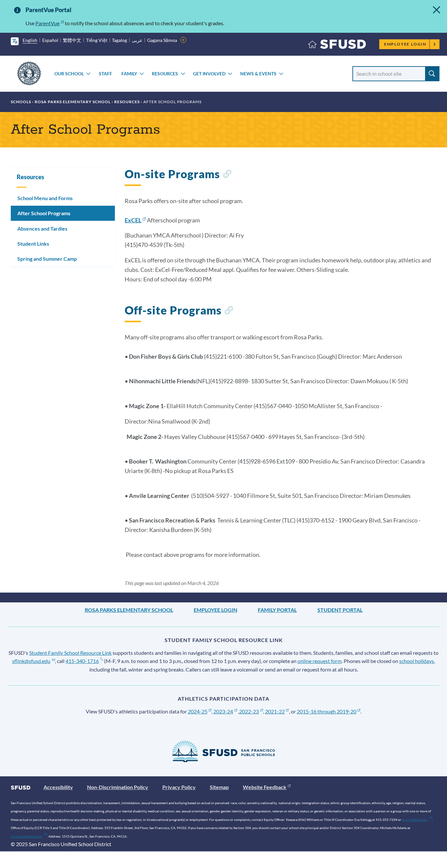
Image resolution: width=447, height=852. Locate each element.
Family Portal (277, 610)
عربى (137, 40)
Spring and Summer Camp (47, 259)
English (30, 40)
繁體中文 (72, 40)
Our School (69, 73)
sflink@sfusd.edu (31, 661)
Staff (105, 73)
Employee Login (405, 44)
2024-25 (197, 711)
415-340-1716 (82, 661)
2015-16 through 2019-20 (326, 711)
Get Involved (209, 73)
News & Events (258, 73)
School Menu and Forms (45, 198)
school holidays (416, 661)
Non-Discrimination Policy (117, 787)
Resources (165, 73)
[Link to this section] (227, 175)
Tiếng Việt (96, 40)
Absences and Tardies (42, 228)
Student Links (33, 243)
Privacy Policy (179, 787)
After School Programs (43, 213)
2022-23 (249, 711)
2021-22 (275, 711)
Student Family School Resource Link (70, 653)
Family (129, 73)
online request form (319, 661)
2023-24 (223, 711)
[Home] (337, 45)
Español (50, 40)
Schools (21, 101)
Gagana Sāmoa (162, 40)
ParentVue (47, 23)
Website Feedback (264, 787)
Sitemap (219, 787)
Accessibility (58, 787)
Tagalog (119, 40)
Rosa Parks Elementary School (73, 101)
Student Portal (340, 610)
